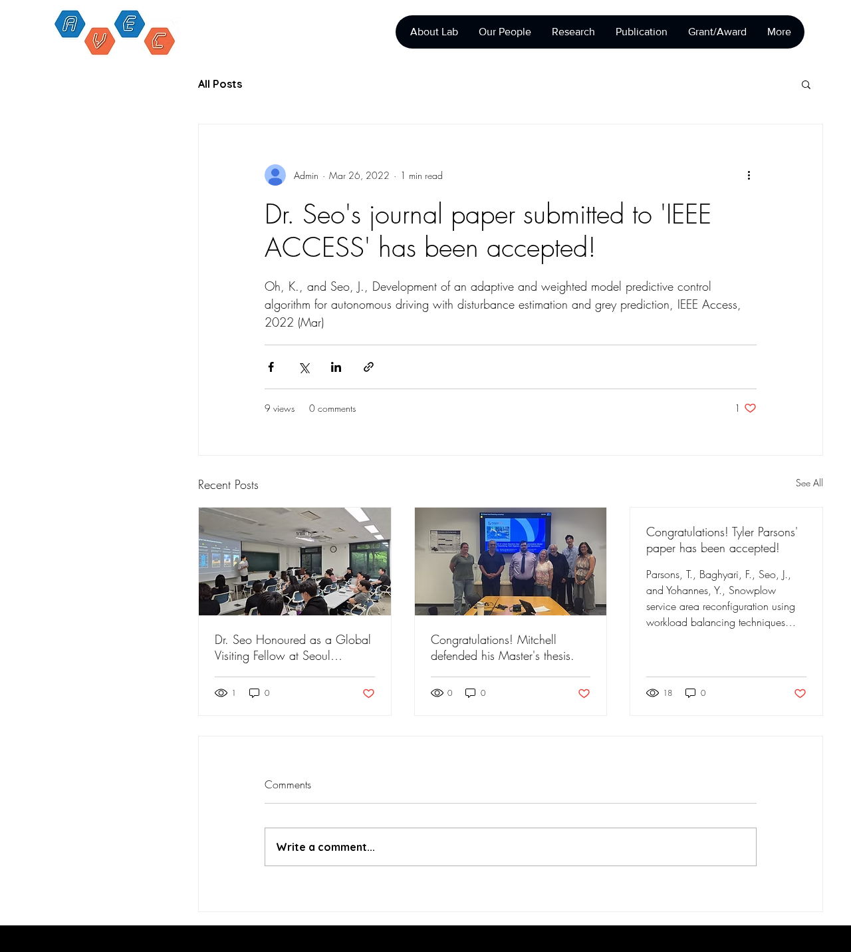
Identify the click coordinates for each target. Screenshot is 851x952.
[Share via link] (368, 367)
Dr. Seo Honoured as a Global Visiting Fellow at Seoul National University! (293, 647)
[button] (806, 84)
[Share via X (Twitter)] (303, 367)
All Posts (220, 83)
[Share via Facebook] (271, 367)
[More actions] (749, 175)
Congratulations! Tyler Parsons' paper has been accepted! (722, 539)
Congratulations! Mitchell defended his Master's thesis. (502, 647)
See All (809, 482)
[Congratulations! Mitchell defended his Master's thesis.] (511, 561)
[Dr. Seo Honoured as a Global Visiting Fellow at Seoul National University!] (295, 561)
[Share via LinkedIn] (336, 367)
